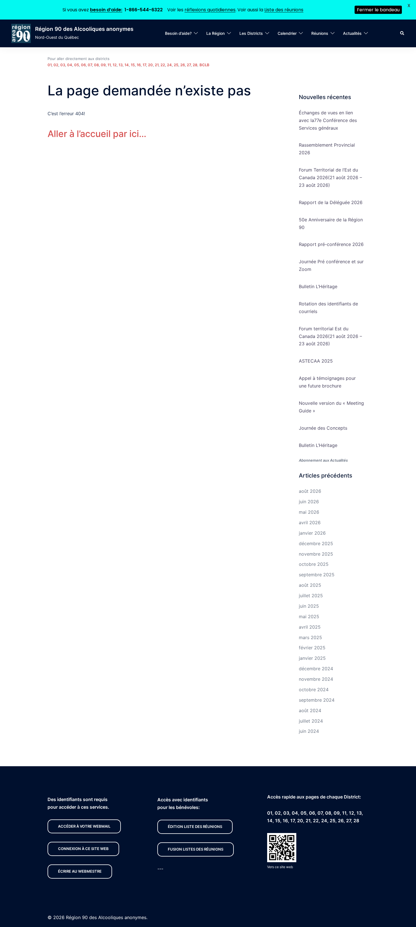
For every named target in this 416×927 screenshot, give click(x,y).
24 (169, 65)
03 (62, 65)
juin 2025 (309, 606)
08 (96, 65)
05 (76, 65)
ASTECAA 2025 (316, 361)
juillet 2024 (311, 721)
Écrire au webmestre (80, 871)
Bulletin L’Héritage (318, 286)
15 (133, 65)
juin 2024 (309, 731)
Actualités (352, 33)
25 (176, 65)
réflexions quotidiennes (210, 10)
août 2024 (310, 710)
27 (189, 65)
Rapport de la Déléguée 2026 (331, 202)
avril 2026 (310, 522)
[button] (402, 33)
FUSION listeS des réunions (195, 849)
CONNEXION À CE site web (83, 848)
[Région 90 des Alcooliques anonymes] (21, 33)
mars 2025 (310, 637)
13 (121, 65)
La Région (215, 33)
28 (195, 65)
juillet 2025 (311, 595)
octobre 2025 (314, 564)
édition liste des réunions (195, 826)
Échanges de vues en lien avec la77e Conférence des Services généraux (328, 120)
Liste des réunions (283, 10)
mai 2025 (309, 616)
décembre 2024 (316, 668)
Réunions (319, 33)
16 (139, 65)
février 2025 (312, 647)
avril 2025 (310, 627)
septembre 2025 (316, 574)
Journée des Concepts (323, 428)
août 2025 (310, 585)
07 (90, 65)
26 (182, 65)
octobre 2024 (314, 689)
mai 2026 (309, 512)
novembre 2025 (316, 554)
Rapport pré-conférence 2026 (331, 244)
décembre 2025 (316, 543)
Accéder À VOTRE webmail (84, 826)
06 (83, 65)
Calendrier (287, 33)
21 (156, 65)
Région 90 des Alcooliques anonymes (84, 29)
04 (69, 65)
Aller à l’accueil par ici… (97, 133)
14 (127, 65)
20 (150, 65)
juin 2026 (309, 501)
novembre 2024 (316, 679)
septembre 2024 (316, 700)
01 (50, 65)
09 (103, 65)
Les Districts (251, 33)
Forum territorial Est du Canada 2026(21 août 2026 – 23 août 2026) (330, 336)
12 (115, 65)
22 (162, 65)
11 (109, 65)
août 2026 (310, 491)
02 (55, 65)
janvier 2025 (312, 658)
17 (144, 65)
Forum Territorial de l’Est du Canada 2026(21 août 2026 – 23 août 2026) (330, 177)
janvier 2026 (312, 533)
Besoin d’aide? (178, 33)
